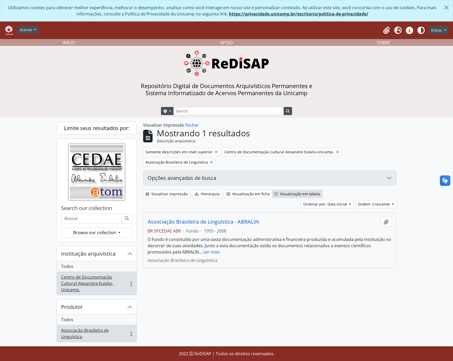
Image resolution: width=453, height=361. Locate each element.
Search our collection (86, 208)
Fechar (192, 125)
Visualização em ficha (250, 193)
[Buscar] (126, 218)
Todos (67, 266)
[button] (386, 30)
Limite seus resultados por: (97, 128)
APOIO (226, 43)
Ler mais (211, 252)
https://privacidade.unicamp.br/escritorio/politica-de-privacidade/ (298, 14)
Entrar (437, 30)
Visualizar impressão (169, 193)
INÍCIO (69, 43)
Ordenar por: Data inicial (325, 204)
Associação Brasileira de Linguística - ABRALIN (203, 222)
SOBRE (383, 43)
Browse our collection (95, 232)
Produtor (72, 306)
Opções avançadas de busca (182, 177)
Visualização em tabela (299, 193)
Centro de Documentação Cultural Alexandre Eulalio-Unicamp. (96, 283)
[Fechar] (446, 7)
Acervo (26, 29)
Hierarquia (210, 193)
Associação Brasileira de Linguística (96, 333)
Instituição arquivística (88, 253)
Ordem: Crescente (374, 204)
